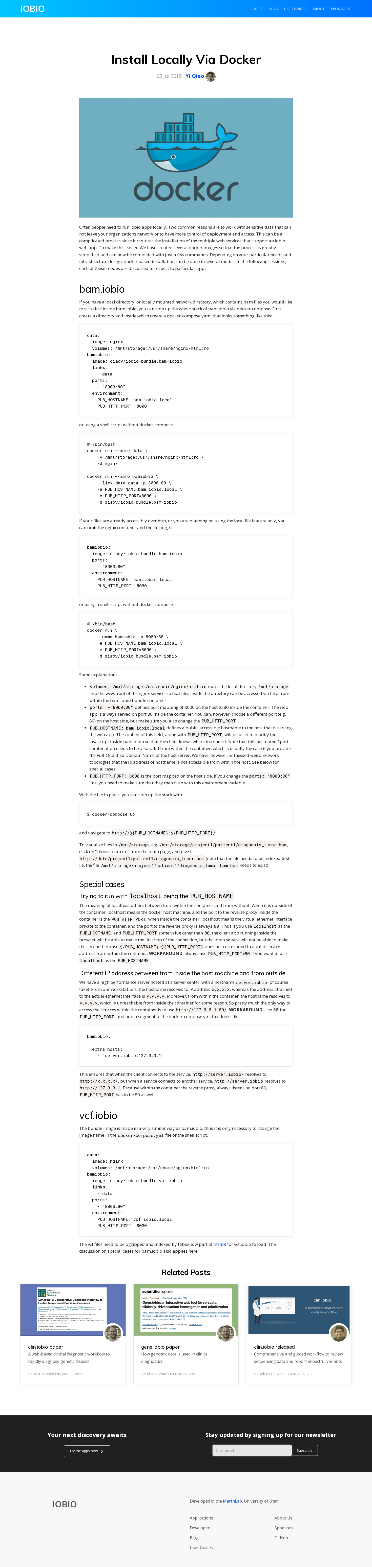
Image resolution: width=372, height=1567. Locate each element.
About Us (283, 1518)
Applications (201, 1518)
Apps (258, 8)
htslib (219, 1244)
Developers (201, 1528)
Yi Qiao (194, 76)
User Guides (295, 8)
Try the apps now (87, 1451)
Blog (273, 8)
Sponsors (340, 8)
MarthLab (232, 1501)
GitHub (281, 1537)
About (319, 8)
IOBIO (32, 8)
